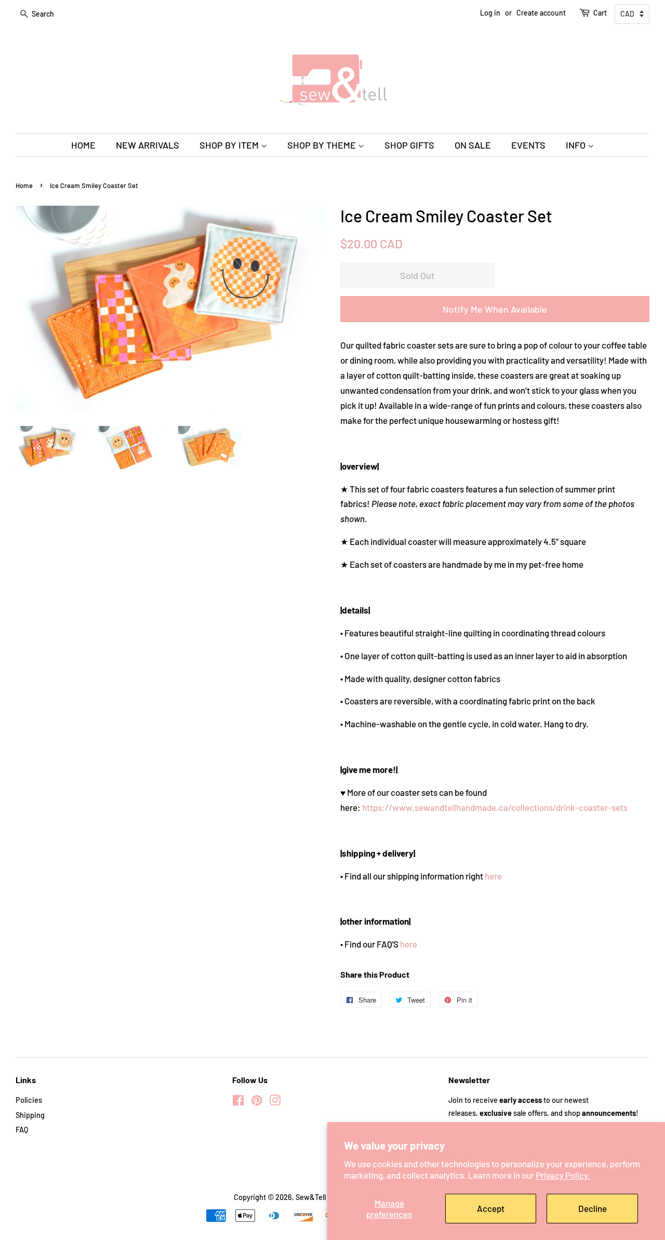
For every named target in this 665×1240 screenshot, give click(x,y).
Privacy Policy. (563, 1175)
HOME (83, 145)
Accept (490, 1208)
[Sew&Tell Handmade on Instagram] (275, 1102)
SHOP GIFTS (409, 145)
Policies (29, 1100)
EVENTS (528, 145)
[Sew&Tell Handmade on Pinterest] (256, 1102)
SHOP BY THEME (322, 145)
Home (24, 185)
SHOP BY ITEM (230, 145)
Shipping (30, 1115)
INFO (577, 145)
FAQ (22, 1129)
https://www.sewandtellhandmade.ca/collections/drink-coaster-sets (495, 807)
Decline (592, 1208)
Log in (490, 12)
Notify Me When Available (495, 309)
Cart (600, 12)
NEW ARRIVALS (147, 145)
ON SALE (473, 145)
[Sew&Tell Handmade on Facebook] (238, 1102)
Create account (541, 12)
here (493, 876)
